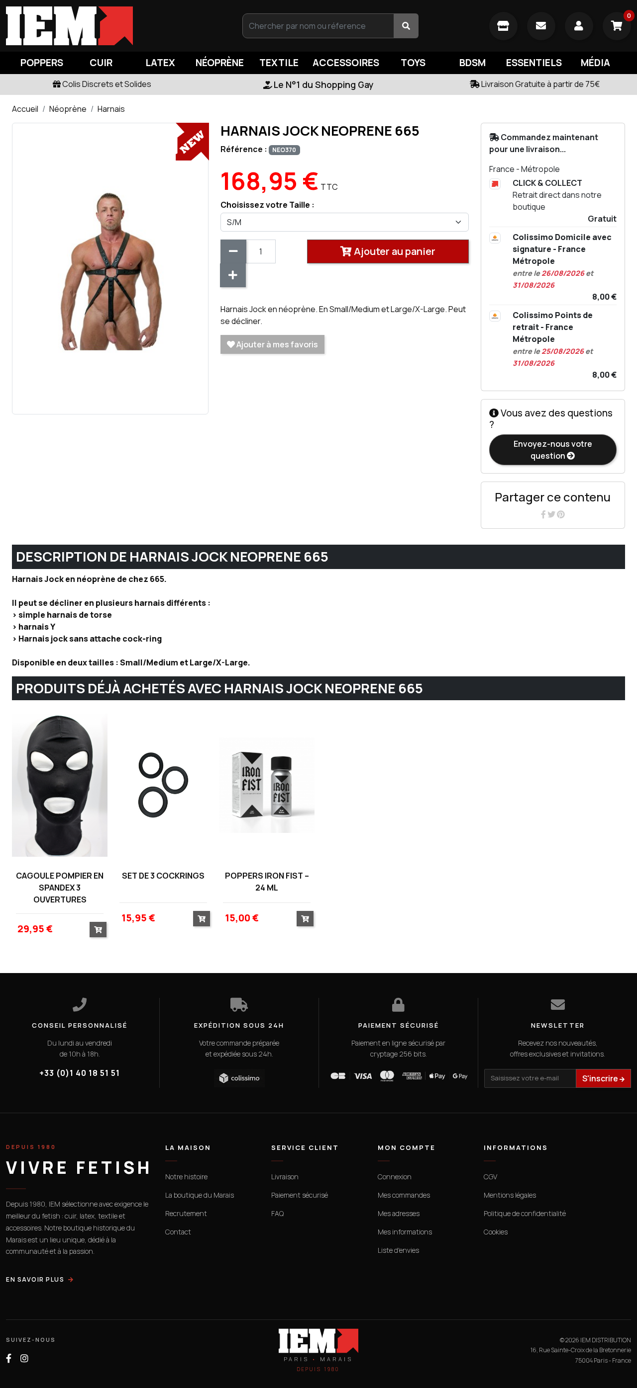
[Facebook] (544, 514)
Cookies (496, 1231)
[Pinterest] (561, 514)
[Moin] (233, 251)
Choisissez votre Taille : (267, 204)
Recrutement (186, 1213)
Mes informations (405, 1231)
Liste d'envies (398, 1250)
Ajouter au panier (393, 251)
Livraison (285, 1176)
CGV (490, 1176)
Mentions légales (510, 1195)
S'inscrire (601, 1078)
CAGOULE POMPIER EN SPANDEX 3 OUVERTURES (60, 887)
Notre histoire (186, 1176)
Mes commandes (404, 1195)
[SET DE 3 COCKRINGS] (163, 785)
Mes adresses (399, 1213)
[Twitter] (552, 514)
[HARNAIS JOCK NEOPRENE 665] (110, 267)
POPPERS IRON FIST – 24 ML (267, 881)
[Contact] (541, 26)
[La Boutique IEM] (503, 26)
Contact (178, 1231)
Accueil (25, 108)
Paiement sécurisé (299, 1195)
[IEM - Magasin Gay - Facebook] (8, 1358)
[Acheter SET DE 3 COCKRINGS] (201, 918)
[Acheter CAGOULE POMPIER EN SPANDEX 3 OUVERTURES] (98, 929)
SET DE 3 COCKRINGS (163, 875)
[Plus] (233, 275)
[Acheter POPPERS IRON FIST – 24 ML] (305, 918)
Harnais (111, 108)
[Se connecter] (579, 26)
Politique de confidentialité (525, 1213)
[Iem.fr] (106, 26)
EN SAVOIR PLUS (35, 1279)
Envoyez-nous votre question (553, 449)
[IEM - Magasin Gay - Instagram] (24, 1358)
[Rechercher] (406, 25)
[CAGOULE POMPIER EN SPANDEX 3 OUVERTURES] (59, 785)
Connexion (395, 1176)
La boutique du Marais (199, 1195)
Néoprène (68, 108)
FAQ (277, 1213)
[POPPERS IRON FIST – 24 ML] (267, 785)
